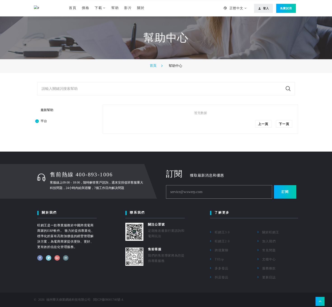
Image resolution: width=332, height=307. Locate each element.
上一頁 (263, 124)
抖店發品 (221, 277)
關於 (141, 8)
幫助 (115, 8)
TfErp (219, 259)
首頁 (72, 8)
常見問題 (269, 250)
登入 (266, 8)
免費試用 (286, 8)
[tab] (63, 121)
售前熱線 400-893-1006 (81, 174)
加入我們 (269, 241)
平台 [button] (44, 121)
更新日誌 (269, 277)
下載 (98, 8)
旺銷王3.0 (222, 232)
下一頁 (284, 124)
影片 (128, 8)
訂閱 (285, 191)
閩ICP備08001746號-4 (108, 299)
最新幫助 (47, 110)
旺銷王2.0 (222, 241)
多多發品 (221, 268)
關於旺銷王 (270, 232)
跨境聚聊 (221, 250)
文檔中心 (269, 259)
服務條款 (269, 268)
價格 (85, 8)
